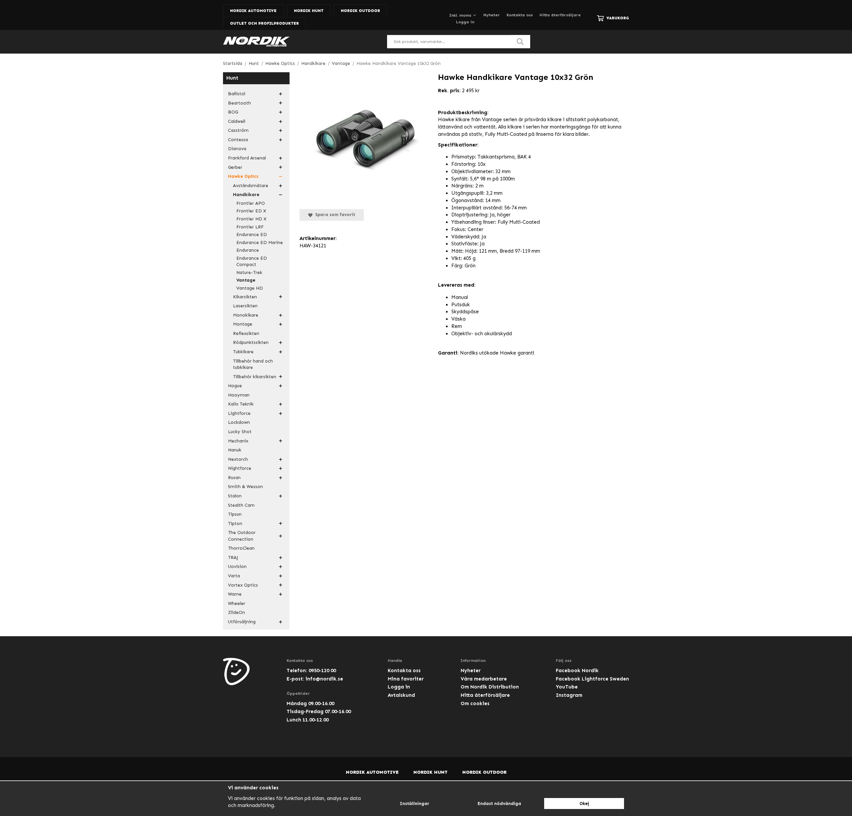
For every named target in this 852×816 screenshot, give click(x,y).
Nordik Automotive (253, 10)
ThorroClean (241, 548)
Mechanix (238, 441)
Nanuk (234, 450)
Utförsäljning (242, 622)
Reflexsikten (246, 333)
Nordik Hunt (308, 10)
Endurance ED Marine (259, 242)
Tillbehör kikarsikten (254, 377)
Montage (242, 324)
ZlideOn (236, 612)
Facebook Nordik (577, 671)
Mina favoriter (406, 679)
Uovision (237, 566)
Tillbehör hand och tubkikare (253, 364)
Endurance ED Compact (251, 261)
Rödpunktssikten (251, 342)
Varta (234, 576)
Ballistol (236, 94)
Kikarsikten (245, 297)
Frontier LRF (250, 227)
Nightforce (239, 468)
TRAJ (233, 557)
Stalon (235, 496)
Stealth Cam (241, 505)
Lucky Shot (240, 431)
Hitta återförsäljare (560, 15)
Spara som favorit (334, 214)
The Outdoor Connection (242, 536)
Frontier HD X (251, 219)
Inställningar (414, 803)
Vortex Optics (243, 585)
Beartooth (239, 103)
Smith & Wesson (245, 486)
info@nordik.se (324, 679)
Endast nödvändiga (499, 803)
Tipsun (235, 514)
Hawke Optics (243, 176)
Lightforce (239, 413)
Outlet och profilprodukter (264, 23)
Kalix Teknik (241, 404)
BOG (233, 112)
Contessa (238, 139)
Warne (235, 594)
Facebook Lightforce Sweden (592, 679)
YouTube (567, 687)
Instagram (569, 695)
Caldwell (236, 121)
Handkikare (246, 194)
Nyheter (491, 15)
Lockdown (239, 422)
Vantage (245, 280)
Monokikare (245, 315)
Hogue (235, 386)
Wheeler (236, 603)
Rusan (234, 477)
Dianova (237, 148)
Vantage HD (249, 288)
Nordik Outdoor (360, 10)
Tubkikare (243, 352)
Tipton (235, 523)
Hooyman (239, 395)
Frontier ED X (251, 211)
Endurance (247, 250)
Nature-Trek (249, 272)
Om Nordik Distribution (490, 687)
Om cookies (475, 703)
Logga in (465, 22)
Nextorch (238, 459)
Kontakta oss (520, 15)
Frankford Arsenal (247, 158)
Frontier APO (250, 203)
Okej (584, 803)
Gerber (235, 167)
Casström (238, 130)
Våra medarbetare (484, 679)
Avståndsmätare (250, 185)
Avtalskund (401, 695)
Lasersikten (245, 306)
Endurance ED (251, 234)
